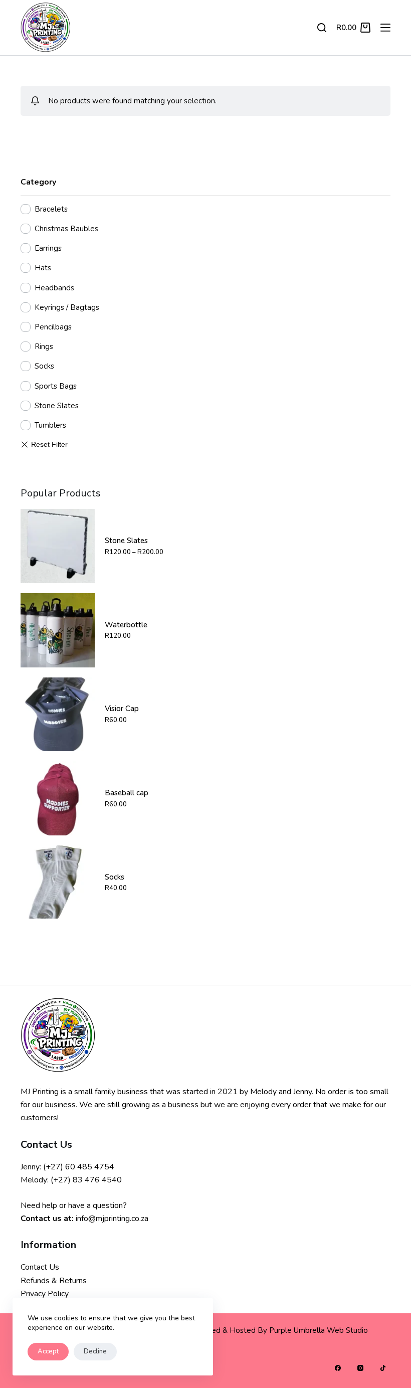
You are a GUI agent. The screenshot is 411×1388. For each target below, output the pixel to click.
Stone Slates (57, 406)
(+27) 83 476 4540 (86, 1179)
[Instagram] (360, 1367)
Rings (44, 346)
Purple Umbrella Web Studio (318, 1330)
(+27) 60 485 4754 (78, 1166)
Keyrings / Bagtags (67, 307)
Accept (48, 1351)
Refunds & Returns (54, 1280)
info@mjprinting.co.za (112, 1218)
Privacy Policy (45, 1293)
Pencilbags (53, 327)
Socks (44, 366)
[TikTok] (382, 1367)
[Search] (321, 27)
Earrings (48, 248)
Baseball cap (126, 793)
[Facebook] (337, 1367)
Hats (43, 268)
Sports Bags (56, 386)
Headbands (54, 288)
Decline (95, 1351)
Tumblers (50, 425)
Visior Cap (122, 709)
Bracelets (51, 209)
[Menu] (385, 28)
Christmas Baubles (66, 229)
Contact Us (40, 1267)
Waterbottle (126, 625)
